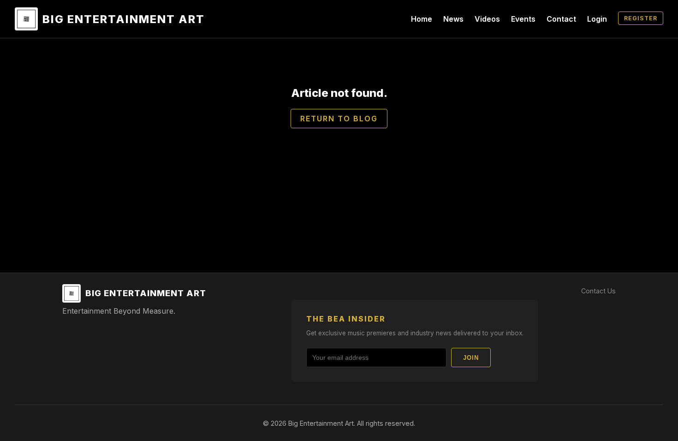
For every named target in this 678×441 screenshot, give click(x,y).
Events (523, 19)
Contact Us (598, 291)
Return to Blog (339, 118)
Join (471, 357)
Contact (561, 19)
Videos (487, 19)
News (453, 19)
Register (640, 18)
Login (597, 19)
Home (421, 19)
